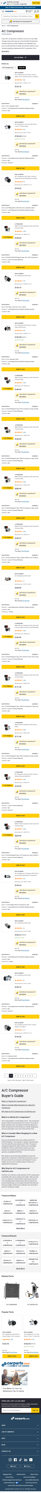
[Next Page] (35, 1076)
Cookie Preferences (9, 1482)
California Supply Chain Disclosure (11, 1480)
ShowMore (20, 1228)
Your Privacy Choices (31, 1482)
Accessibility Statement (32, 1480)
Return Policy (34, 1474)
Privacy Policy (9, 1477)
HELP (3, 1438)
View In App (36, 3)
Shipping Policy (7, 1474)
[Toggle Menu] (3, 11)
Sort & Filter (18, 57)
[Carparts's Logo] (11, 11)
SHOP (3, 1425)
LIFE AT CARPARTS (8, 1432)
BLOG (3, 1445)
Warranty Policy (21, 1474)
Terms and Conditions (29, 1477)
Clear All (22, 67)
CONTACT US (6, 1451)
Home (3, 25)
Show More (5, 51)
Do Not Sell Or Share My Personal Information (20, 1485)
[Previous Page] (6, 1076)
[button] (20, 3)
